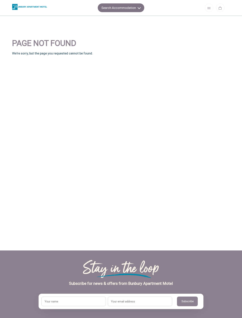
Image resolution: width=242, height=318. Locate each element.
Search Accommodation (119, 8)
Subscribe (188, 301)
